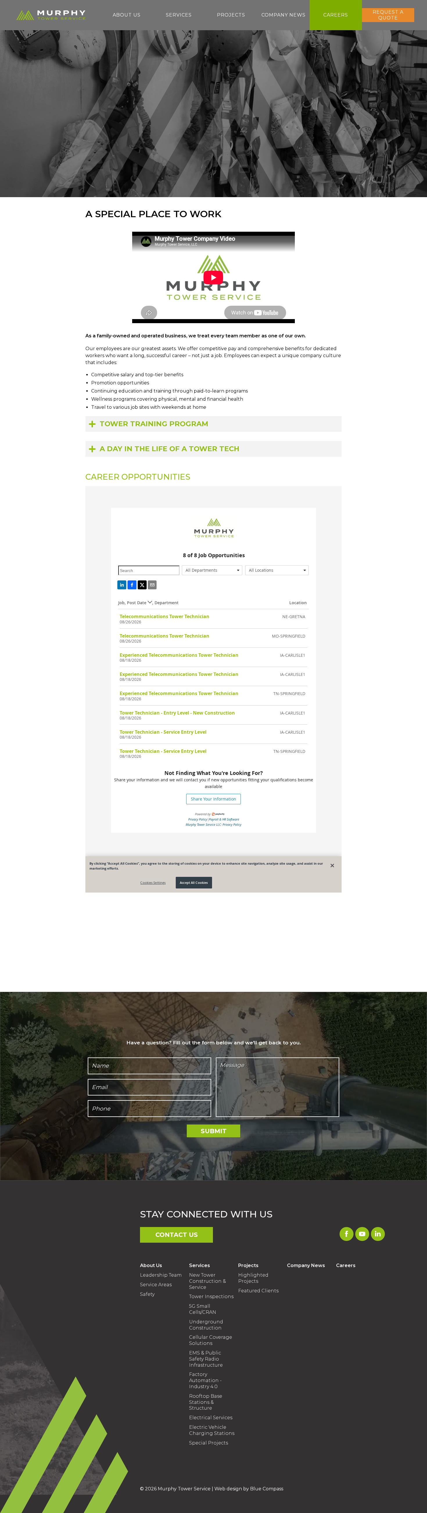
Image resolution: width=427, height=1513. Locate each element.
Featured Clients (258, 1290)
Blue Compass (266, 1489)
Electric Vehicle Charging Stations (211, 1430)
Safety (147, 1294)
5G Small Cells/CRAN (202, 1309)
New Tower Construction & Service (207, 1281)
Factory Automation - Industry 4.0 (205, 1380)
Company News (306, 1265)
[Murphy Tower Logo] (49, 15)
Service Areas (156, 1284)
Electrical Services (210, 1417)
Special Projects (208, 1443)
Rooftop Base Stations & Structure (205, 1402)
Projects (248, 1265)
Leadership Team (161, 1275)
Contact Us (176, 1234)
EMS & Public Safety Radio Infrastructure (206, 1359)
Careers (346, 1265)
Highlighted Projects (253, 1278)
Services (199, 1265)
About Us (151, 1265)
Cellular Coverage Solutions (210, 1340)
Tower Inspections (211, 1296)
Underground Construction (206, 1325)
